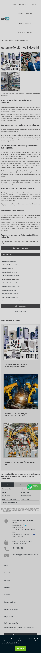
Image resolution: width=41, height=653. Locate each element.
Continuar (20, 648)
